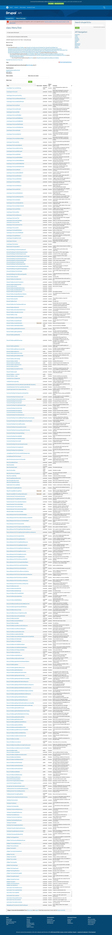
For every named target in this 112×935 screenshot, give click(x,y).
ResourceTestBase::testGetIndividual (14, 762)
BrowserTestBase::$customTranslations (15, 282)
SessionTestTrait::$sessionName (13, 778)
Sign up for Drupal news (11, 921)
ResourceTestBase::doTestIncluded (14, 638)
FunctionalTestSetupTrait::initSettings (15, 412)
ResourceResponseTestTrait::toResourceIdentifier (17, 577)
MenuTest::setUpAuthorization (13, 482)
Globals (76, 41)
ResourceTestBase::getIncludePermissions (15, 707)
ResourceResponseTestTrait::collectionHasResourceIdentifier (19, 517)
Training (28, 920)
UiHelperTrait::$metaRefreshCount (14, 843)
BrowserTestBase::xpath (12, 371)
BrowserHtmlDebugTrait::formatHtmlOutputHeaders (18, 266)
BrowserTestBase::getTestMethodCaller (15, 355)
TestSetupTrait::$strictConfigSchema (14, 817)
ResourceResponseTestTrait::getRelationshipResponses (18, 548)
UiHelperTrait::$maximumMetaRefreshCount (16, 840)
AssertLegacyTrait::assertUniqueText (14, 224)
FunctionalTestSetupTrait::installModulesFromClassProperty (19, 420)
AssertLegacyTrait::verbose (12, 244)
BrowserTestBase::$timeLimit (13, 307)
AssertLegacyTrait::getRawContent (14, 238)
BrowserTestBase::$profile (12, 298)
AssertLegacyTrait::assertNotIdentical (15, 193)
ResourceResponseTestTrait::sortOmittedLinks (16, 568)
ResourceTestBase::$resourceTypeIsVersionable (17, 612)
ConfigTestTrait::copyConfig (13, 381)
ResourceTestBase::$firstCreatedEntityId (15, 593)
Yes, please (51, 3)
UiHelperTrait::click (10, 854)
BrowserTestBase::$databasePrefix (14, 284)
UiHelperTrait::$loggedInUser (13, 837)
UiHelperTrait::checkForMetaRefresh (14, 851)
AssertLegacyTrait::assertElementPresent (15, 101)
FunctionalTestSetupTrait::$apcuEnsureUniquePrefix (17, 393)
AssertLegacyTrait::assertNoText (13, 189)
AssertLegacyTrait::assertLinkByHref (14, 145)
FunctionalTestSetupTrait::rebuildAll (14, 436)
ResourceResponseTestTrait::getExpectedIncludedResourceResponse (21, 532)
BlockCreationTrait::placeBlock (13, 246)
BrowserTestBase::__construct (13, 374)
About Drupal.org (91, 921)
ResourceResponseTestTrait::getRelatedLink (16, 539)
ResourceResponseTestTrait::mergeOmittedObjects (17, 562)
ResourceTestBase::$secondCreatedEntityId (16, 615)
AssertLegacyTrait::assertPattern (13, 208)
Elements (77, 47)
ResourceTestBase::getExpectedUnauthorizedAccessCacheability (20, 703)
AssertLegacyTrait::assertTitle (13, 222)
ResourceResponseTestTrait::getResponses (16, 556)
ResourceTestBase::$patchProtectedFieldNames (17, 606)
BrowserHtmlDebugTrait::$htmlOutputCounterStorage (18, 256)
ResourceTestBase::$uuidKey (13, 623)
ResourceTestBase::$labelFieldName (14, 600)
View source (8, 71)
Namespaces (77, 43)
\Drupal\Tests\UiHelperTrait (51, 47)
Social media (9, 920)
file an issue (29, 910)
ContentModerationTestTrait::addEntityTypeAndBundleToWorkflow (21, 384)
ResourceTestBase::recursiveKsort (14, 741)
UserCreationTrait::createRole (13, 892)
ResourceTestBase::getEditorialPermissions (16, 667)
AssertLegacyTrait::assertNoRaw (13, 181)
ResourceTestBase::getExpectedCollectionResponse (17, 681)
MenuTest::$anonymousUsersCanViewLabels (16, 459)
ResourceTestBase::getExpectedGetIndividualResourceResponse (20, 684)
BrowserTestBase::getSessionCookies (14, 353)
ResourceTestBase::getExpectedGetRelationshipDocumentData (20, 690)
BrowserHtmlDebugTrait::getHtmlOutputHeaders (17, 268)
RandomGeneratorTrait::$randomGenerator (16, 496)
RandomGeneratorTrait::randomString (15, 506)
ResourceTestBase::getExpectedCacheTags (16, 675)
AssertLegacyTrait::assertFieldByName (15, 118)
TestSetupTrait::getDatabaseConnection (15, 831)
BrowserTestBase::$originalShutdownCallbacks (16, 294)
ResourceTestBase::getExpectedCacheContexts (16, 672)
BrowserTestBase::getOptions (13, 346)
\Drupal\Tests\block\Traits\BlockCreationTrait (33, 48)
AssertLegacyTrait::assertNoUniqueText (15, 196)
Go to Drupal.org (7, 7)
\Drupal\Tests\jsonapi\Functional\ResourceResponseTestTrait (50, 53)
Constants (77, 39)
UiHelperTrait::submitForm (12, 885)
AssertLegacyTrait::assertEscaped (14, 109)
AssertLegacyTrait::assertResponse (14, 215)
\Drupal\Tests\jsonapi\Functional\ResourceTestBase (48, 57)
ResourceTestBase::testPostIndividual (15, 768)
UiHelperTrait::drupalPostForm (13, 870)
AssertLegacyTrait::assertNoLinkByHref (15, 172)
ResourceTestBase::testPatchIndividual (15, 765)
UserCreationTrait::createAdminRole (14, 890)
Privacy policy (91, 924)
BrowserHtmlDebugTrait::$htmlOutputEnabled (16, 260)
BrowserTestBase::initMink (12, 361)
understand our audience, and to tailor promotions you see (68, 1)
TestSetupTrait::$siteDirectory (13, 814)
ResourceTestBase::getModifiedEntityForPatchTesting (18, 710)
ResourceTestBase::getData (12, 664)
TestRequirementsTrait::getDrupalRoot (15, 794)
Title (21, 85)
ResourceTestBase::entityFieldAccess (14, 655)
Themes (69, 921)
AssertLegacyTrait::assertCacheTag (14, 95)
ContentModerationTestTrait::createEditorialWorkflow (18, 387)
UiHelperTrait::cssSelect (12, 859)
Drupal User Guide (51, 920)
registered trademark (83, 932)
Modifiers (45, 85)
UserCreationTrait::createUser (13, 895)
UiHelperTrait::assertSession (12, 845)
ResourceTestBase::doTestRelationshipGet (16, 644)
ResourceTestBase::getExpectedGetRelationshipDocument (19, 687)
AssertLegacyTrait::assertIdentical (14, 134)
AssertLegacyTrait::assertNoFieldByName (15, 160)
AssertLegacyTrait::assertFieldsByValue (15, 127)
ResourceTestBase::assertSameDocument (15, 631)
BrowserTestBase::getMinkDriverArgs (14, 340)
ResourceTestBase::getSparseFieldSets (15, 724)
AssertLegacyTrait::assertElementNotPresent (16, 98)
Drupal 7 (11, 7)
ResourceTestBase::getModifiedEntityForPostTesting (18, 713)
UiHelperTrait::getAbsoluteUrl (13, 876)
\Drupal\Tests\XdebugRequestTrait (15, 52)
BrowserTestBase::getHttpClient (13, 334)
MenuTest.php (20, 18)
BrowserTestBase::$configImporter (14, 279)
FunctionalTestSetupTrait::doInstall (14, 402)
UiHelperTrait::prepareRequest (13, 883)
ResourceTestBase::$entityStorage (14, 590)
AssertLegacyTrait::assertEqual (13, 105)
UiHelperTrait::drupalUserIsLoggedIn (14, 873)
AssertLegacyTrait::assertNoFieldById (14, 157)
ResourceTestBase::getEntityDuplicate (15, 669)
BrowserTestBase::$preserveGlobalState (15, 296)
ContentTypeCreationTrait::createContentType (16, 389)
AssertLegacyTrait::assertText (13, 218)
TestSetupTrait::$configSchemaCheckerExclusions (17, 797)
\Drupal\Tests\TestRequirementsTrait (29, 51)
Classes (76, 37)
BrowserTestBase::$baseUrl (12, 276)
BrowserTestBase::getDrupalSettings (14, 331)
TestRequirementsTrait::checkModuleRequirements (17, 788)
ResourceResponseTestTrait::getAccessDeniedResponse (18, 526)
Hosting (28, 921)
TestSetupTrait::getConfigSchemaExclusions (16, 828)
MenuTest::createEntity (11, 475)
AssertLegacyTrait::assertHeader (13, 130)
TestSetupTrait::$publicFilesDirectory (14, 812)
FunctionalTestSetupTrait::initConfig (14, 408)
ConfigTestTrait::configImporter (13, 378)
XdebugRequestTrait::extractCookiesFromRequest (17, 905)
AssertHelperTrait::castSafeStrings (14, 88)
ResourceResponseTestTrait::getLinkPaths (15, 535)
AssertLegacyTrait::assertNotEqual (14, 185)
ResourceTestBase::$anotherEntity (14, 588)
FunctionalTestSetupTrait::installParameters (16, 424)
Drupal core (69, 919)
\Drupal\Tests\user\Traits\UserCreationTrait (47, 51)
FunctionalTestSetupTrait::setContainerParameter (17, 444)
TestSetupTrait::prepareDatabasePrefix (15, 834)
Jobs (7, 924)
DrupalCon (29, 925)
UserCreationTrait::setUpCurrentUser (14, 902)
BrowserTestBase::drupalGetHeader (14, 320)
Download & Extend (71, 917)
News (7, 917)
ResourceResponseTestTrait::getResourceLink (16, 551)
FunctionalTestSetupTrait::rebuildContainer (16, 438)
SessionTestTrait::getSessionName (14, 783)
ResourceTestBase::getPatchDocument (15, 719)
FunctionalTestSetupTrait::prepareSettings (15, 433)
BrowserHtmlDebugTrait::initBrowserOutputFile (16, 274)
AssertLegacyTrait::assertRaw (13, 212)
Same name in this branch (13, 32)
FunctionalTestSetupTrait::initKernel (14, 410)
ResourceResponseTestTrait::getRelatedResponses (17, 542)
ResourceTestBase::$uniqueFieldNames (15, 620)
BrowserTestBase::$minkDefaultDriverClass (16, 289)
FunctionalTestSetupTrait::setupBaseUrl (15, 447)
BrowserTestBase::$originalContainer (14, 291)
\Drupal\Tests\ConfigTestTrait (14, 51)
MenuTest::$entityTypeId (12, 467)
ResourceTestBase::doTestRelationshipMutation (17, 647)
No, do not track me (59, 3)
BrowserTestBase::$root (12, 301)
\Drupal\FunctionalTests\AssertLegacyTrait (52, 48)
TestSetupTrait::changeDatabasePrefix (15, 825)
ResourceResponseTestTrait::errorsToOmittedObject (18, 520)
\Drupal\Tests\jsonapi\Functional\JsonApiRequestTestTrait (53, 55)
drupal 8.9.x (10, 18)
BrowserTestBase (20, 47)
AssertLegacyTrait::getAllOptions (14, 235)
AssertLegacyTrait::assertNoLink (13, 169)
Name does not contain (33, 75)
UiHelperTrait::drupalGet (12, 862)
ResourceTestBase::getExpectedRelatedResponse (17, 696)
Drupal (74, 932)
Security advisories (10, 923)
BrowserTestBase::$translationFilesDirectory (16, 309)
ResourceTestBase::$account (13, 586)
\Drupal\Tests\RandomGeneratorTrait (16, 50)
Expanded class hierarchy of (14, 59)
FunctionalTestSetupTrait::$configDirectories (16, 399)
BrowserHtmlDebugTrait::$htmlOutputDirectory (17, 258)
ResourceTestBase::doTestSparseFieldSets (15, 649)
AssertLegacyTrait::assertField (13, 112)
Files (76, 42)
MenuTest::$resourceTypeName (13, 473)
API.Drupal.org (50, 923)
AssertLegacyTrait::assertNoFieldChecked (15, 166)
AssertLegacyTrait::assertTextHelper (14, 220)
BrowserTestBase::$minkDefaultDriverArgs (15, 288)
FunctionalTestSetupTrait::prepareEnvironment (16, 427)
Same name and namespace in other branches (17, 36)
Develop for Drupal (31, 7)
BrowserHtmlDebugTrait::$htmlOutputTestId (16, 264)
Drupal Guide (50, 919)
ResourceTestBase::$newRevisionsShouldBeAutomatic (18, 603)
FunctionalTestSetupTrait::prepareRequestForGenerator (18, 430)
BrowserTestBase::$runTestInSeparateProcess (16, 304)
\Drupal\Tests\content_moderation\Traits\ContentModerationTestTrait (25, 55)
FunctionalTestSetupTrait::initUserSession (15, 414)
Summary (55, 85)
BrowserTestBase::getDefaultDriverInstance (16, 328)
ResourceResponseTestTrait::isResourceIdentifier (17, 559)
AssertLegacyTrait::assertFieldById (14, 115)
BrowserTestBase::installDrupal (13, 362)
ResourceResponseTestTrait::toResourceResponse (17, 580)
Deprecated (77, 45)
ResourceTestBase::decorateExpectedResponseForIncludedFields (20, 636)
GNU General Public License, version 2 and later (61, 932)
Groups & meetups (30, 924)
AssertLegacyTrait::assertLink (13, 142)
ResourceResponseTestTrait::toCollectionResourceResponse (19, 574)
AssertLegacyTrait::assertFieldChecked (15, 124)
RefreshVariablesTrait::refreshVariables (15, 511)
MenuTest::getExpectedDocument (14, 478)
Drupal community (61, 910)
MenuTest (31, 57)
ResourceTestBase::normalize (13, 738)
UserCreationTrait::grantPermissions (14, 897)
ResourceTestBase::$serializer (13, 618)
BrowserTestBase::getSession (13, 351)
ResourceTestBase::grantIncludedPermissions (16, 727)
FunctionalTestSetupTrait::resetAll (14, 441)
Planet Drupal (9, 919)
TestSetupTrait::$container (12, 800)
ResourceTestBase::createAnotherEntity (15, 634)
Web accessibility (91, 919)
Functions (77, 38)
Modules (69, 920)
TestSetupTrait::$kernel (11, 803)
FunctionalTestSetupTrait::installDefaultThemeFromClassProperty (20, 417)
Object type (9, 80)
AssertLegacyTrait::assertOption (13, 199)
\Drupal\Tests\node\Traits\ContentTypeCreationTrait (56, 50)
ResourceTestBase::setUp (12, 750)
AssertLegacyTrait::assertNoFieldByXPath (15, 163)
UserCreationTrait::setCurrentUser (14, 899)
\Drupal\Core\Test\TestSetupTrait (15, 48)
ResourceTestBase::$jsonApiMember (14, 596)
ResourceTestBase (31, 53)
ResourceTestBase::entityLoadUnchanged (15, 658)
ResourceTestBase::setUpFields (13, 752)
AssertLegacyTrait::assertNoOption (14, 175)
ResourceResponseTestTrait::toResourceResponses (17, 583)
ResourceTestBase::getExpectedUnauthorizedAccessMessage (19, 705)
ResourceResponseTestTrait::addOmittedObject (17, 514)
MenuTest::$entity (10, 464)
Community (29, 917)
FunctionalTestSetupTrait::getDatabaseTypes (16, 405)
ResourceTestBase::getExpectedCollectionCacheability (18, 678)
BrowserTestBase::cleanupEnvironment (15, 312)
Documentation (50, 917)
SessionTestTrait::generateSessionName (15, 780)
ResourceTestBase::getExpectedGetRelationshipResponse (19, 693)
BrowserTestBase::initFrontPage (13, 358)
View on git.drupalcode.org (65, 62)
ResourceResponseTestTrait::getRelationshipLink (17, 545)
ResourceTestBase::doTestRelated (14, 641)
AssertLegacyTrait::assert (12, 91)
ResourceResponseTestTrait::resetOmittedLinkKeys (17, 565)
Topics (76, 35)
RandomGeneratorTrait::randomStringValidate (16, 509)
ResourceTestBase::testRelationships (14, 774)
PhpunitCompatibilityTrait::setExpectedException (17, 494)
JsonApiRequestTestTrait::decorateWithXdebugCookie (18, 453)
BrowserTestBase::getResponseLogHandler (16, 349)
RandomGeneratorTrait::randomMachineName (16, 501)
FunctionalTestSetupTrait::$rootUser (14, 400)
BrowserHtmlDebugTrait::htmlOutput (14, 271)
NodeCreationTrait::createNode (13, 484)
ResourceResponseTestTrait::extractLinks (15, 523)
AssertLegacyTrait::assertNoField (14, 154)
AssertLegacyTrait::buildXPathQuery (14, 230)
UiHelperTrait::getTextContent (13, 879)
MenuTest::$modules (11, 470)
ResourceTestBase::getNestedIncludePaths (16, 717)
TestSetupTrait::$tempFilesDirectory (14, 820)
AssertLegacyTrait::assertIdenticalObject (15, 138)
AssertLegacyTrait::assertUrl (13, 227)
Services (76, 46)
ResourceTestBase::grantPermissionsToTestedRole (17, 729)
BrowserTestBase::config (12, 314)
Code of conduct (30, 927)
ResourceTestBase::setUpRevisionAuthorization (17, 754)
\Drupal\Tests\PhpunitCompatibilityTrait (31, 52)
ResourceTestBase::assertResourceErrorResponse (17, 625)
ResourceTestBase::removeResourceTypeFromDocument (19, 745)
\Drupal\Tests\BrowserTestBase (17, 56)
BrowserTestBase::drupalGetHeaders (14, 323)
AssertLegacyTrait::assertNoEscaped (14, 151)
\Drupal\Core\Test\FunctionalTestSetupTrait (35, 47)
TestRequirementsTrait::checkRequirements (16, 790)
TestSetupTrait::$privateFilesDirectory (14, 809)
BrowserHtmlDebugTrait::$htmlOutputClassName (17, 252)
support (36, 910)
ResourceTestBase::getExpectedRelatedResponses (17, 699)
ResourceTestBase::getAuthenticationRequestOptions (18, 661)
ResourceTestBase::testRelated (13, 771)
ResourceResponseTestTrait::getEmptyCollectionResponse (19, 529)
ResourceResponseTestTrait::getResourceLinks (16, 554)
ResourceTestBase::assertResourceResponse (16, 628)
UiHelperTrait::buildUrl (11, 848)
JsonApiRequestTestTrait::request (14, 456)
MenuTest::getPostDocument (13, 480)
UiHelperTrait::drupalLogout (12, 868)
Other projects (23, 7)
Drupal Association (92, 920)
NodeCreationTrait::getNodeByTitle (14, 487)
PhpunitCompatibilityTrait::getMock (14, 490)
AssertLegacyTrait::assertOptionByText (15, 202)
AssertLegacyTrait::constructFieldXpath (15, 232)
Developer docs (50, 921)
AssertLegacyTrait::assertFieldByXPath (15, 121)
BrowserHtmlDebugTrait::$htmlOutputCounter (16, 253)
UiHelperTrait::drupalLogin (12, 865)
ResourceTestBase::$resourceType (14, 609)
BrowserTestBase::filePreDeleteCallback (15, 325)
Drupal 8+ (16, 7)
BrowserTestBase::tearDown (13, 366)
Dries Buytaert (92, 932)
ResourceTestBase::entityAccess (13, 652)
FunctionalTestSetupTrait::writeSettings (15, 450)
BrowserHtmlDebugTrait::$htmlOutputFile (15, 262)
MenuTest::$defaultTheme (12, 462)
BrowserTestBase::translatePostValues (15, 368)
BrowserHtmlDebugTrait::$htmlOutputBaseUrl (16, 249)
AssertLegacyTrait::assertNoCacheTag (15, 148)
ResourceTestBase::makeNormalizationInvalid (16, 735)
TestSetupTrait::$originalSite (13, 806)
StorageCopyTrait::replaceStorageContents (16, 786)
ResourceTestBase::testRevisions (13, 777)
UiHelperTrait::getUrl (11, 881)
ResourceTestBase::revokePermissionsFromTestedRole (18, 748)
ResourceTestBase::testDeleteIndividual (15, 759)
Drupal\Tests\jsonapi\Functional (13, 70)
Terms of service (91, 923)
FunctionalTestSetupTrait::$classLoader (15, 396)
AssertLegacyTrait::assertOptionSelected (15, 205)
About (89, 917)
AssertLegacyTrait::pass (12, 241)
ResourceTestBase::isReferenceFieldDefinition (16, 732)
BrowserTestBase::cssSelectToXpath (14, 317)
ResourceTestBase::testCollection (14, 757)
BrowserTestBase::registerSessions (14, 364)
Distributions (70, 923)
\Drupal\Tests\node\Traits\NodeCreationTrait (34, 50)
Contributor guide (30, 923)
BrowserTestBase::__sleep (12, 376)
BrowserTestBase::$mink (12, 286)
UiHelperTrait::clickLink (11, 856)
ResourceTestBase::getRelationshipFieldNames (16, 721)
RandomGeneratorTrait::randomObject (15, 504)
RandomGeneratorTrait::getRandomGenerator (16, 498)
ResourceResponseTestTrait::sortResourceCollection (18, 571)
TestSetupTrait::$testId (11, 822)
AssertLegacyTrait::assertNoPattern (14, 178)
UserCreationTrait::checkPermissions (14, 887)
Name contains (9, 75)
